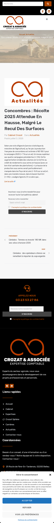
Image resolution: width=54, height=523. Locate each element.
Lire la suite (9, 181)
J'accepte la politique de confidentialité (26, 207)
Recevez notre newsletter (18, 199)
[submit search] (47, 3)
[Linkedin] (48, 11)
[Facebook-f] (42, 11)
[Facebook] (7, 386)
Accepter (27, 501)
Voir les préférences (27, 514)
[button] (50, 474)
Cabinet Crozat (15, 135)
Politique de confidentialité (27, 520)
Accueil (22, 34)
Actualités (30, 34)
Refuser (27, 507)
